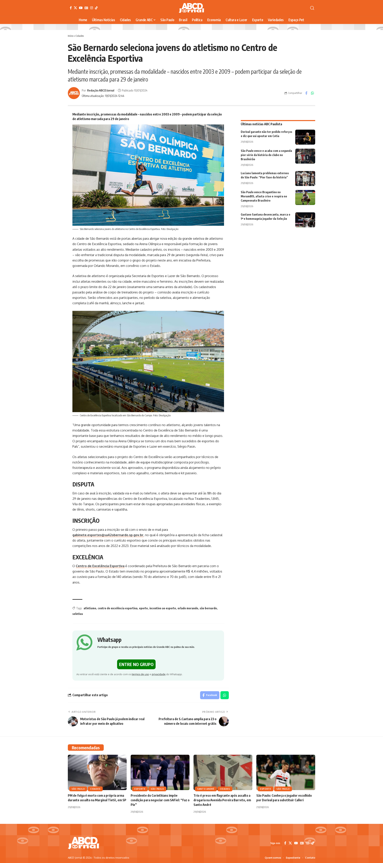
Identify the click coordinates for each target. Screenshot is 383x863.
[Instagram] (91, 7)
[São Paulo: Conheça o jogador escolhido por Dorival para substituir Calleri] (285, 772)
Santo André (205, 789)
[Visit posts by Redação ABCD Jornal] (74, 93)
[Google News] (86, 7)
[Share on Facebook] (306, 93)
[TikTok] (96, 7)
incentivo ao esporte (162, 608)
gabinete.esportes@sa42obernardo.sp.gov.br (107, 535)
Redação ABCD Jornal (100, 90)
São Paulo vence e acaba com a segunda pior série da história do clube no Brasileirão (266, 155)
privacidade (159, 674)
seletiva (77, 613)
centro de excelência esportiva (117, 608)
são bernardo (208, 608)
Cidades (79, 35)
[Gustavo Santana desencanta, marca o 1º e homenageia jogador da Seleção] (305, 219)
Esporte (139, 789)
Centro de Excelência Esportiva (100, 566)
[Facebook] (71, 7)
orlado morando (188, 608)
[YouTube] (81, 7)
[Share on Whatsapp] (312, 93)
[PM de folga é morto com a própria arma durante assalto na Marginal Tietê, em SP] (97, 772)
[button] (312, 8)
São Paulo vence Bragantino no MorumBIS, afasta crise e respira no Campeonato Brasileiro (264, 196)
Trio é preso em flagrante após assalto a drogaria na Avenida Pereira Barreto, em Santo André (222, 800)
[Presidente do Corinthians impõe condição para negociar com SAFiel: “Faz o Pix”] (160, 772)
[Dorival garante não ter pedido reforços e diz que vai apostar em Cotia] (305, 137)
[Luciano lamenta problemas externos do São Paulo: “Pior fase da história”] (305, 178)
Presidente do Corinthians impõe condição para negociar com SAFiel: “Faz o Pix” (160, 800)
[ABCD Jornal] (191, 8)
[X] (75, 7)
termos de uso (140, 674)
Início (70, 35)
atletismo (90, 608)
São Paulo (78, 789)
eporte (143, 608)
